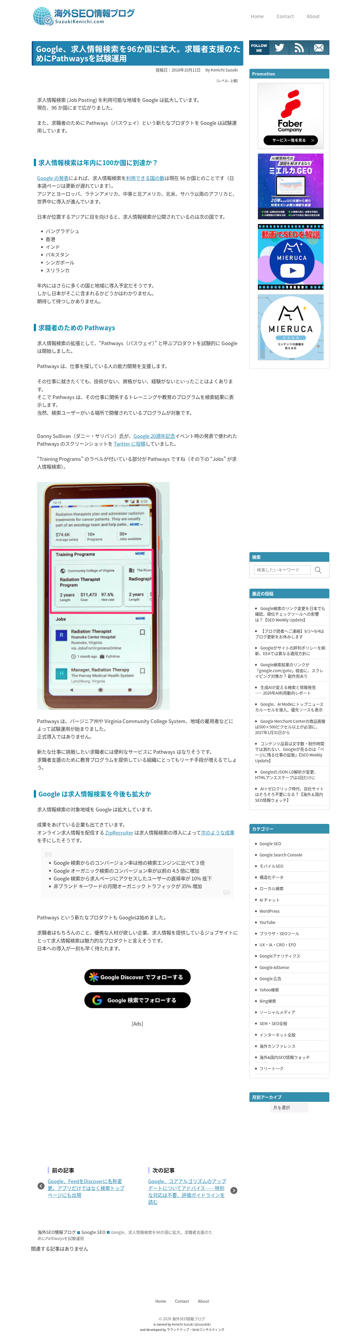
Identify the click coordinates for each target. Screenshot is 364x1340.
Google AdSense (274, 967)
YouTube (267, 922)
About (203, 1301)
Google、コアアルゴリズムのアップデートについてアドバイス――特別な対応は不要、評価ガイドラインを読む (187, 1191)
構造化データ (272, 877)
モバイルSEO (271, 866)
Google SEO (94, 1232)
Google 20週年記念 (154, 435)
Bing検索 (268, 1001)
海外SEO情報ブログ (57, 1232)
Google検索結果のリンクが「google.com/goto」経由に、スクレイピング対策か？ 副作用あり (289, 670)
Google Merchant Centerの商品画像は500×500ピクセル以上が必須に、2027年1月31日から (290, 726)
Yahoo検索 (269, 989)
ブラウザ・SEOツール (279, 933)
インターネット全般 (278, 1035)
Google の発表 (52, 177)
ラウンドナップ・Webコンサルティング (195, 1329)
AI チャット (270, 900)
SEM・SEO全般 (273, 1023)
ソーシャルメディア (277, 1012)
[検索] (318, 570)
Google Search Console (281, 855)
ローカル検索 (272, 888)
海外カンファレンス (278, 1046)
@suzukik (202, 1324)
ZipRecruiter (119, 832)
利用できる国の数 (145, 177)
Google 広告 (270, 978)
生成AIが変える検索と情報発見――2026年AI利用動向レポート (285, 690)
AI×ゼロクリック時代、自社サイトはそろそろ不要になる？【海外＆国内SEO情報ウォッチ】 (289, 794)
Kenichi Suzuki (182, 1324)
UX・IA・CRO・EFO (278, 944)
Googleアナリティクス (280, 956)
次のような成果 (217, 832)
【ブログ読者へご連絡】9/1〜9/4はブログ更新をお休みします (289, 633)
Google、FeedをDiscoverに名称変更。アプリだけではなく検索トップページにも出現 (86, 1188)
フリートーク (272, 1068)
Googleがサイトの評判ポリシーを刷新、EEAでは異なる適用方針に (290, 650)
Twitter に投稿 (129, 443)
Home (160, 1301)
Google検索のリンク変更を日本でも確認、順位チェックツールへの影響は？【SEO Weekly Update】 (290, 613)
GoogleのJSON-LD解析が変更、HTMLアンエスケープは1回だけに (286, 774)
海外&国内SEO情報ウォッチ (285, 1057)
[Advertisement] (137, 1087)
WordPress (270, 911)
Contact (182, 1301)
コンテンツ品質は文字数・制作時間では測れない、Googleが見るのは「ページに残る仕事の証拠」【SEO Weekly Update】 (289, 751)
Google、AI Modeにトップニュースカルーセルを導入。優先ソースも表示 (289, 706)
